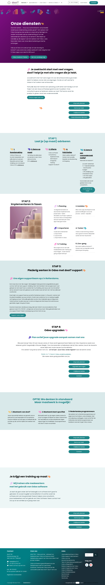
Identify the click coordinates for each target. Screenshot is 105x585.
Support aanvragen (17, 315)
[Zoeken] (95, 555)
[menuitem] (24, 2)
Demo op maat (79, 108)
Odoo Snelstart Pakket (20, 57)
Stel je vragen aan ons (36, 97)
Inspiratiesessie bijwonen (79, 117)
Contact (93, 2)
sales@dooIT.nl (13, 561)
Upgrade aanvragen (79, 367)
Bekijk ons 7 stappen (56, 354)
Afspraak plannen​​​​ (79, 103)
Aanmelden (83, 2)
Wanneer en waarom (86, 160)
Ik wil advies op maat (87, 190)
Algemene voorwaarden (14, 574)
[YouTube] (91, 565)
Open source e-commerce (91, 582)
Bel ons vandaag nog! (38, 57)
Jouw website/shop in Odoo (70, 554)
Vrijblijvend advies (79, 113)
